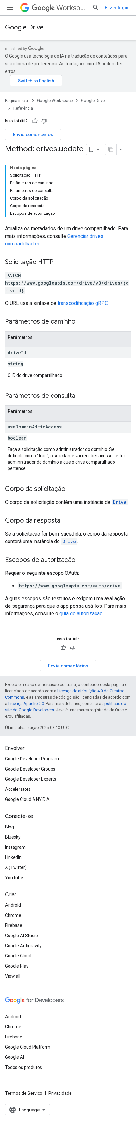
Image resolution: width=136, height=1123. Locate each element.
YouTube (14, 877)
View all (12, 976)
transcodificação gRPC (83, 303)
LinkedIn (13, 857)
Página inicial (17, 100)
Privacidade (60, 1093)
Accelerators (18, 789)
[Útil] (35, 121)
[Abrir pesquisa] (96, 7)
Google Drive (24, 27)
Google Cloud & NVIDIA (27, 799)
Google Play (16, 965)
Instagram (15, 847)
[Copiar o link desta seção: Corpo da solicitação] (71, 489)
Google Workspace (55, 100)
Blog (9, 826)
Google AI (14, 1057)
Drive (120, 502)
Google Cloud (18, 955)
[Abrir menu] (10, 7)
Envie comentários (33, 134)
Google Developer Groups (30, 768)
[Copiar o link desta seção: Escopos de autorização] (81, 560)
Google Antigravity (23, 945)
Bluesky (13, 837)
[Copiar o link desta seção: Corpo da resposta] (66, 521)
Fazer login (116, 7)
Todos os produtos (23, 1067)
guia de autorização (80, 614)
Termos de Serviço (23, 1093)
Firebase (13, 925)
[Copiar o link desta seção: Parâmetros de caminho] (81, 322)
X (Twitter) (16, 867)
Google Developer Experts (30, 779)
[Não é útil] (44, 121)
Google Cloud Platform (27, 1047)
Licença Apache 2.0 (26, 703)
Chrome (13, 915)
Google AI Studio (21, 935)
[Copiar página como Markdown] (111, 149)
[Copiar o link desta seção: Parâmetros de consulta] (81, 396)
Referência (23, 108)
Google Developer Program (32, 758)
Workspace (71, 7)
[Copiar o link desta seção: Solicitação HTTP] (59, 262)
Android (13, 905)
